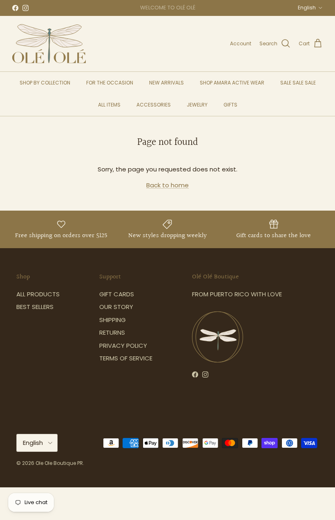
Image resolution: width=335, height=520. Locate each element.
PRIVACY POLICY (123, 345)
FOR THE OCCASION (109, 82)
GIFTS (230, 104)
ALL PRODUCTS (38, 294)
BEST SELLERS (35, 306)
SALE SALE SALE (298, 82)
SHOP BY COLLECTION (45, 82)
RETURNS (112, 332)
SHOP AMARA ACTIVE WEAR (232, 82)
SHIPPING (112, 320)
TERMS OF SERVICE (125, 358)
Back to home (167, 185)
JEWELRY (197, 104)
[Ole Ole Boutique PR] (49, 43)
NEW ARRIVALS (166, 82)
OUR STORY (116, 306)
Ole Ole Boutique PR (59, 463)
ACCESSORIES (153, 104)
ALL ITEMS (109, 104)
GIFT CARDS (116, 294)
